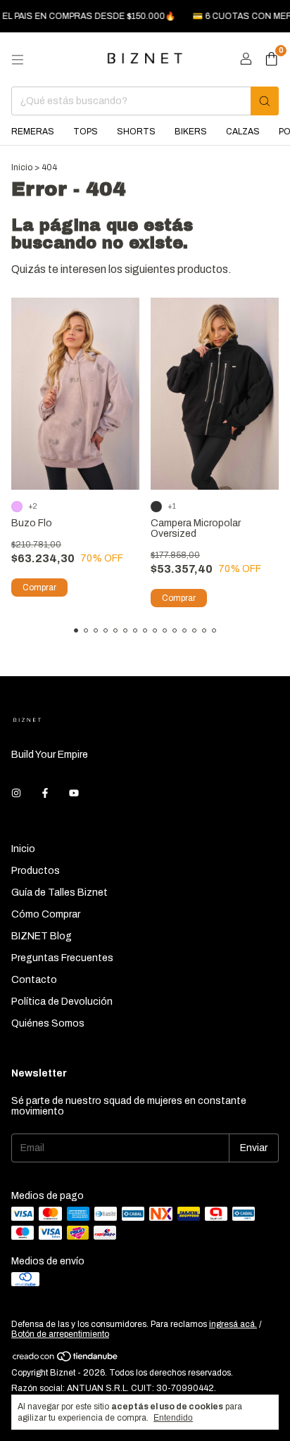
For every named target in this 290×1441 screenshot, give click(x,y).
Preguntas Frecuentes (62, 958)
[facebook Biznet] (45, 793)
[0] (271, 59)
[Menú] (17, 59)
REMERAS (32, 132)
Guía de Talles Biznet (59, 892)
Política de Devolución (62, 1001)
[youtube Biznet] (74, 793)
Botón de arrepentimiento (60, 1334)
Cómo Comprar (45, 914)
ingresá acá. (233, 1324)
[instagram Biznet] (16, 793)
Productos (35, 870)
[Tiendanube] (65, 1359)
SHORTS (136, 132)
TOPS (85, 132)
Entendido (173, 1418)
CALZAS (243, 132)
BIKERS (191, 132)
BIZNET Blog (41, 936)
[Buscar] (265, 101)
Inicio (21, 167)
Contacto (34, 980)
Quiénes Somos (47, 1023)
